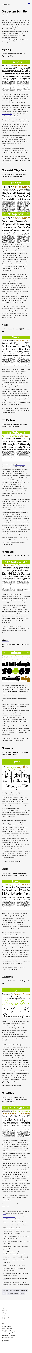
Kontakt (4, 1314)
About (3, 1312)
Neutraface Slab (8, 1231)
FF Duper (6, 1257)
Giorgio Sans (7, 1268)
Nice (11, 1337)
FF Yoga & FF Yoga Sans (14, 170)
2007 (24, 20)
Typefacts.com (6, 37)
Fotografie (4, 1310)
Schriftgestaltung (14, 1290)
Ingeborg (6, 49)
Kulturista (6, 1222)
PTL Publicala (8, 420)
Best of (22, 1293)
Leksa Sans (11, 1252)
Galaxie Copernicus (9, 1217)
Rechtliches (5, 1315)
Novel (5, 324)
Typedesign (24, 1290)
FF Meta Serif (22, 1181)
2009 (4, 1293)
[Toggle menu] (29, 4)
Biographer (7, 748)
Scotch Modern (16, 1211)
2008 (3, 22)
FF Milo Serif (8, 551)
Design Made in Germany (9, 315)
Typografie (5, 1290)
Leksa (5, 1252)
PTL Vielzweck (7, 1260)
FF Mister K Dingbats (9, 1241)
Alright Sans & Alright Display (12, 1236)
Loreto (5, 868)
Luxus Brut (7, 976)
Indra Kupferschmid (8, 594)
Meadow (5, 1225)
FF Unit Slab (8, 1093)
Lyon (4, 1278)
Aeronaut (6, 1246)
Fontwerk (4, 1330)
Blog (3, 1308)
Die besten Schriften (13, 1293)
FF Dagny (6, 1273)
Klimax (5, 640)
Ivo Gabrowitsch (6, 4)
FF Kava (5, 1228)
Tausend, (7, 1337)
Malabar (5, 1265)
